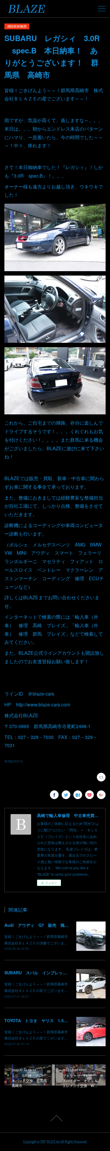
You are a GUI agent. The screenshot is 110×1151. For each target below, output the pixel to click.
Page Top (55, 1118)
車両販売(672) (13, 761)
